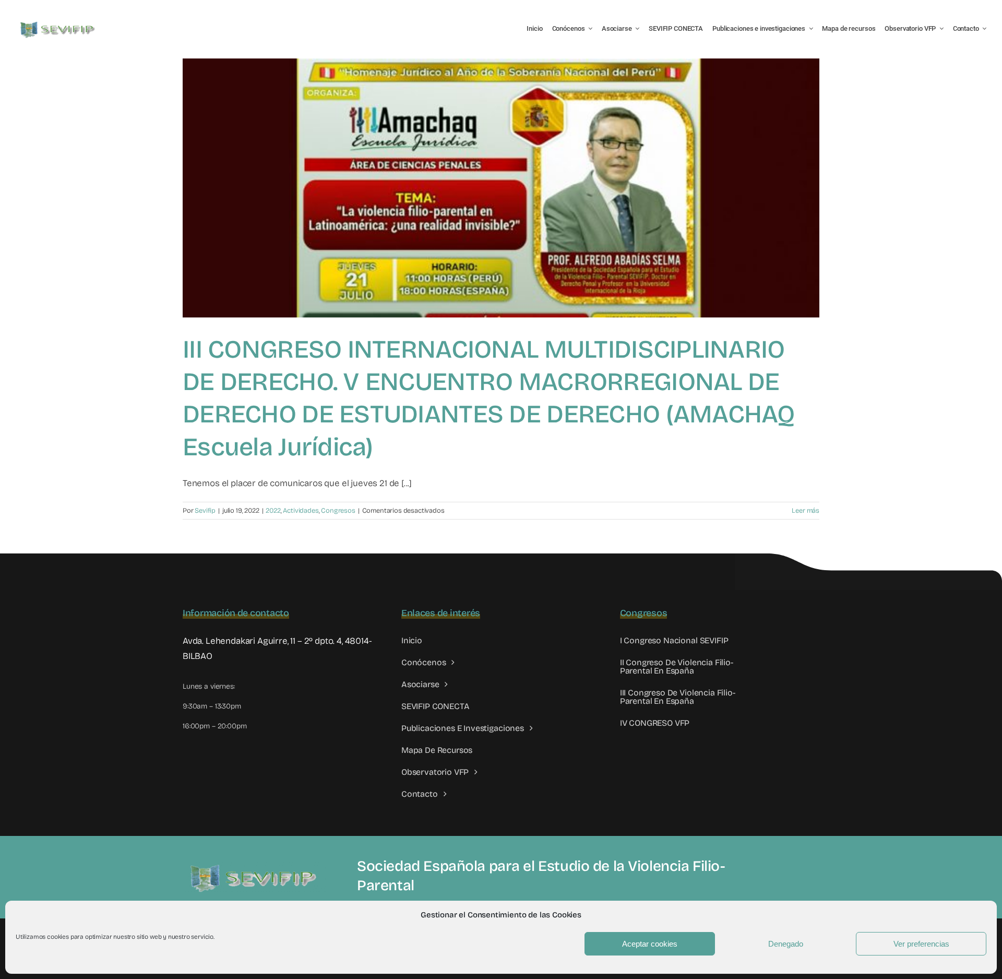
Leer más (805, 510)
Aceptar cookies (649, 943)
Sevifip (205, 510)
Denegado (785, 943)
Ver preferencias (921, 943)
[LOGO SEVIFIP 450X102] (59, 23)
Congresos (338, 510)
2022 (273, 510)
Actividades (300, 510)
